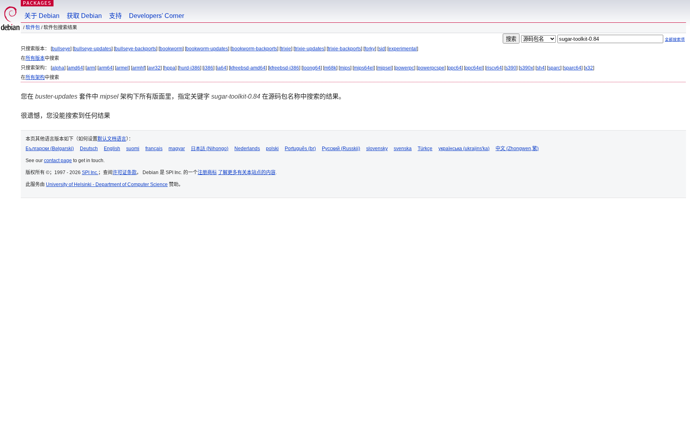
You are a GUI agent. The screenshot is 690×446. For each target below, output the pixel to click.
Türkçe (425, 148)
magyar (177, 148)
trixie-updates (309, 49)
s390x (526, 68)
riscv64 (494, 68)
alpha (58, 68)
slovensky (377, 148)
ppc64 (455, 68)
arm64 (106, 68)
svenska (403, 148)
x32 (589, 68)
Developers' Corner (156, 15)
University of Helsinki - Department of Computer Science (107, 184)
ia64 (221, 68)
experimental (403, 49)
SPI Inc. (90, 172)
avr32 (154, 68)
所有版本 (35, 58)
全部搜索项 (675, 39)
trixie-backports (344, 49)
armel (122, 68)
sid (382, 49)
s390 (511, 68)
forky (370, 49)
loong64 (312, 68)
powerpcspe (431, 68)
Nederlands (247, 148)
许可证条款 (125, 172)
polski (272, 148)
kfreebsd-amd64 (248, 68)
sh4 (541, 68)
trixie (286, 49)
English (112, 148)
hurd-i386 (189, 68)
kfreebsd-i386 (284, 68)
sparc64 (572, 68)
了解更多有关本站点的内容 (247, 172)
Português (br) (300, 148)
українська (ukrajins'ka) (464, 148)
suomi (132, 148)
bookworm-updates (207, 49)
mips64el (364, 68)
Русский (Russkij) (341, 148)
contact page (58, 160)
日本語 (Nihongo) (209, 148)
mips (345, 68)
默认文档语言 (111, 139)
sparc (554, 68)
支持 (115, 15)
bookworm (171, 49)
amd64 (75, 68)
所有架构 (35, 77)
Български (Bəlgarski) (50, 148)
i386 (208, 68)
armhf (138, 68)
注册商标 (207, 172)
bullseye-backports (135, 49)
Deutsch (89, 148)
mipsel (384, 68)
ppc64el (474, 68)
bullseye (61, 49)
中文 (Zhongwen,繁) (517, 148)
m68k (330, 68)
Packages (37, 3)
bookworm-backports (254, 49)
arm (91, 68)
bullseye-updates (92, 49)
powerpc (404, 68)
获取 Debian (84, 15)
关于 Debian (41, 15)
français (154, 148)
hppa (169, 68)
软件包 (33, 27)
